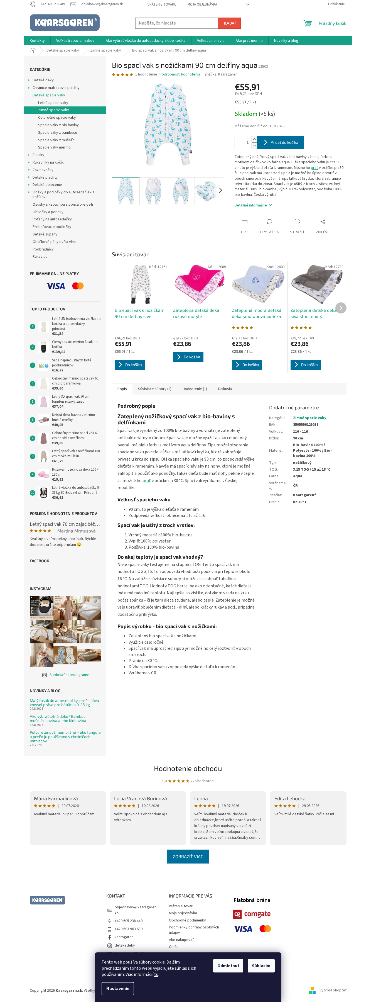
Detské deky (43, 80)
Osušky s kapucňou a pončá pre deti (63, 204)
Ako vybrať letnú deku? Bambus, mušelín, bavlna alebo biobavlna (58, 718)
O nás (173, 947)
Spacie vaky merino (54, 147)
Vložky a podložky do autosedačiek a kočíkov (63, 194)
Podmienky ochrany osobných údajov (194, 930)
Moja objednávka (202, 4)
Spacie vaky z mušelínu (57, 140)
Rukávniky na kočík (48, 162)
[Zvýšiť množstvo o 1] (254, 139)
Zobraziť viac (188, 856)
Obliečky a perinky (48, 212)
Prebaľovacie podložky (52, 227)
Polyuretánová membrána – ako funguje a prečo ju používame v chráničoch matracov (65, 736)
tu (156, 974)
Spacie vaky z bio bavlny (58, 125)
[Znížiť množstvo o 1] (254, 145)
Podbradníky (43, 249)
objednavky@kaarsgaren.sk (136, 909)
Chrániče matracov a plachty (56, 88)
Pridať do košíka (284, 142)
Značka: (221, 74)
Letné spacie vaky (53, 103)
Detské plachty (45, 177)
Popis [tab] (122, 389)
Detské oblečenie (47, 185)
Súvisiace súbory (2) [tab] (154, 389)
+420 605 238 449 (128, 921)
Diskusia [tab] (225, 389)
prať (314, 168)
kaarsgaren (124, 937)
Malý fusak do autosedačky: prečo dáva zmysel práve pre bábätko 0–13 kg (64, 702)
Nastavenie (117, 989)
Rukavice (40, 256)
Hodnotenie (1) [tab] (195, 389)
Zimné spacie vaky (53, 110)
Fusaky (38, 155)
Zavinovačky (43, 170)
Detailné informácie (251, 205)
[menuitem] (37, 40)
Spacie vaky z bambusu (57, 132)
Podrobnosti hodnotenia (179, 74)
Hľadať (229, 23)
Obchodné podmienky (187, 920)
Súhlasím (261, 966)
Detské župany (45, 234)
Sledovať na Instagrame (69, 675)
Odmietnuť (228, 966)
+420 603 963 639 (128, 929)
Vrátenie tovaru (162, 4)
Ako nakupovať (181, 940)
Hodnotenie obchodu (188, 768)
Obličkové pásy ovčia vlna (54, 242)
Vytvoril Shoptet (333, 990)
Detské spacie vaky (49, 95)
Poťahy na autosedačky (52, 219)
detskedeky (125, 945)
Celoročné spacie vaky (57, 117)
